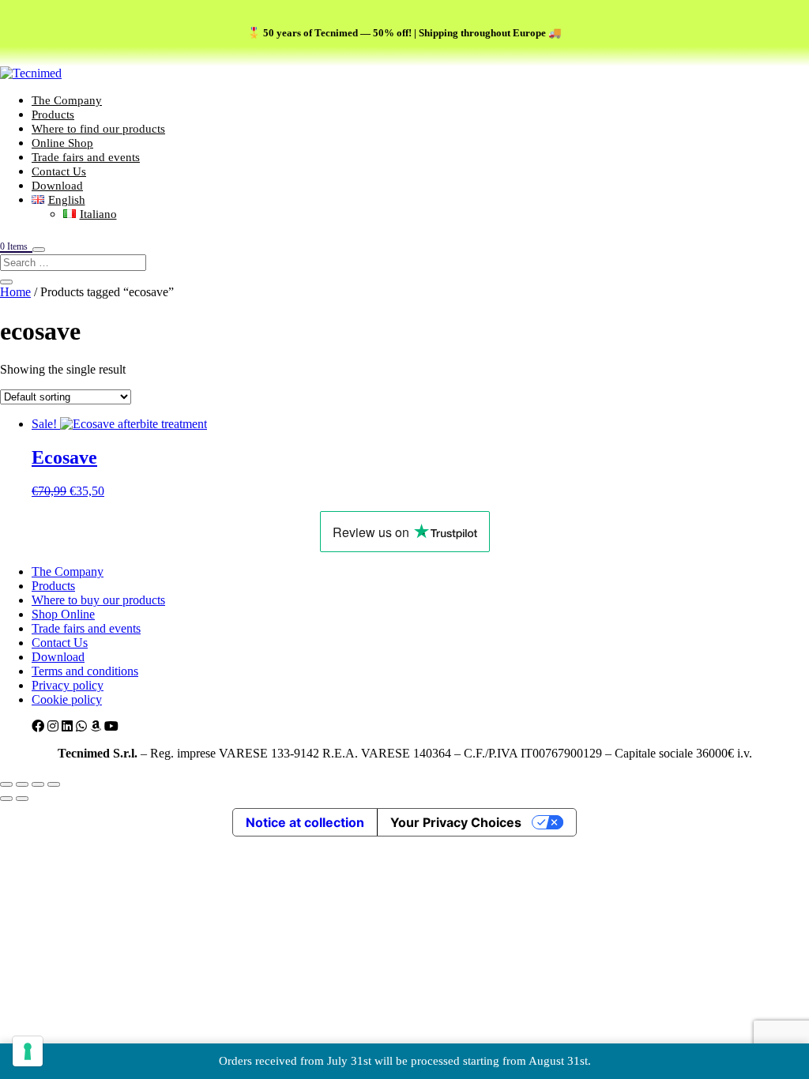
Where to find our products (98, 128)
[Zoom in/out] (6, 784)
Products (53, 114)
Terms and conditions (85, 671)
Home (15, 292)
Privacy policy (67, 685)
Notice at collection (305, 822)
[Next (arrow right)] (22, 798)
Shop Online (63, 614)
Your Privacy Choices (455, 822)
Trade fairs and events (86, 157)
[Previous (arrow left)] (6, 798)
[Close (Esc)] (53, 784)
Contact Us (59, 171)
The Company (67, 100)
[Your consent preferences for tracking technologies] (28, 1051)
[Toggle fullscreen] (22, 784)
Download (57, 185)
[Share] (38, 784)
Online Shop (62, 143)
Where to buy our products (98, 600)
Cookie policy (67, 699)
